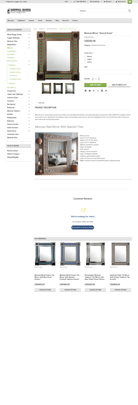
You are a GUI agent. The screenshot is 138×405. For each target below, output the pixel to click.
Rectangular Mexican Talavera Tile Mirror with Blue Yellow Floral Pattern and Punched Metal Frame (95, 277)
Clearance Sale (12, 134)
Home (35, 29)
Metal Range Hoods (14, 35)
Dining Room (11, 118)
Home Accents (12, 128)
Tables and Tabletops (15, 94)
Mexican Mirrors (12, 61)
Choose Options (45, 290)
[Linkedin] (102, 91)
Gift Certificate (95, 1)
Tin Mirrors (11, 83)
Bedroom (10, 121)
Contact (31, 21)
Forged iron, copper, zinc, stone (16, 1)
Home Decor (11, 131)
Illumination (11, 45)
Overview (41, 103)
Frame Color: (89, 53)
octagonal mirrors (15, 72)
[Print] (94, 91)
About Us (66, 21)
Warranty (11, 21)
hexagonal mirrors (15, 69)
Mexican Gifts (12, 138)
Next (80, 56)
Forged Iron (11, 91)
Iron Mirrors (10, 58)
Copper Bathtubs (13, 38)
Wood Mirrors (11, 88)
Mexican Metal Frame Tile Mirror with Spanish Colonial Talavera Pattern (69, 277)
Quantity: (87, 79)
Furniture (10, 101)
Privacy (75, 21)
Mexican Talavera (13, 111)
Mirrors (10, 48)
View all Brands (12, 157)
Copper (89, 59)
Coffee (89, 62)
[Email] (90, 91)
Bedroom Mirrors (52, 29)
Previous (35, 56)
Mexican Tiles (12, 41)
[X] (98, 91)
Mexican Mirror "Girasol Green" (68, 29)
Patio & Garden (12, 124)
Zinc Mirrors (11, 54)
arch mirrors (13, 76)
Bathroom (10, 108)
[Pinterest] (106, 91)
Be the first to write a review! (83, 227)
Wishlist (108, 1)
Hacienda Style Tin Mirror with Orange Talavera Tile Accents (120, 277)
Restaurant (11, 104)
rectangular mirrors (15, 79)
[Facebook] (85, 91)
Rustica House (12, 151)
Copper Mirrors (11, 51)
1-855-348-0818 (81, 1)
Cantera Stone (12, 98)
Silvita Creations (13, 154)
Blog (57, 21)
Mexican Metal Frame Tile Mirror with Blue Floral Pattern (44, 277)
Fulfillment (21, 21)
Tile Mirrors (11, 65)
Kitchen (10, 114)
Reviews (49, 21)
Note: (86, 67)
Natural (89, 56)
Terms (40, 21)
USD (66, 1)
